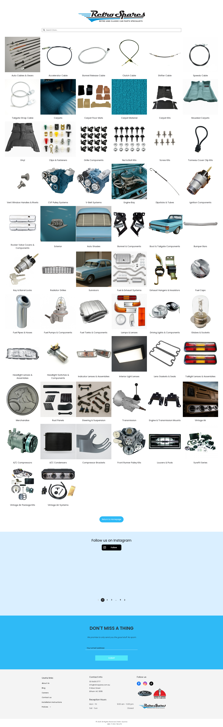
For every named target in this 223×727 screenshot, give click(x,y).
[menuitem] (64, 683)
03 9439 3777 (94, 681)
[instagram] (145, 684)
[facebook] (139, 684)
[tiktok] (151, 684)
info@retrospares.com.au (99, 685)
